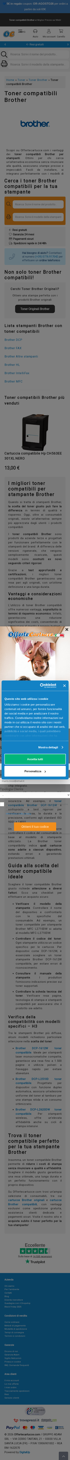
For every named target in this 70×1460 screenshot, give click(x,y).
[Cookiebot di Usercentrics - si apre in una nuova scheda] (41, 685)
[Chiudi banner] (64, 685)
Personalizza (32, 771)
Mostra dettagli (48, 747)
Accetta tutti (35, 759)
